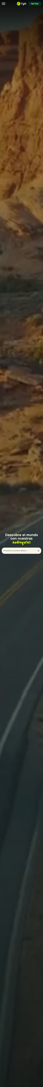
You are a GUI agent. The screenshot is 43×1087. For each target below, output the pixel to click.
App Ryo (34, 3)
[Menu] (3, 3)
